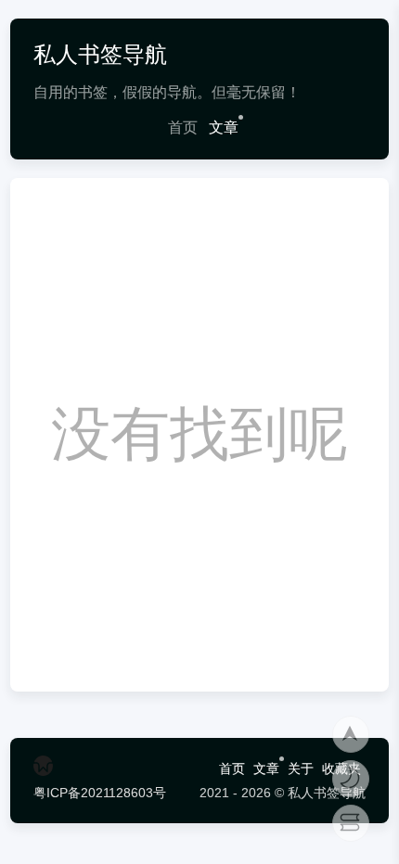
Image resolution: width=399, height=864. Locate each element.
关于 (301, 768)
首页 (183, 127)
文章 (223, 127)
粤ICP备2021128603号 (99, 792)
